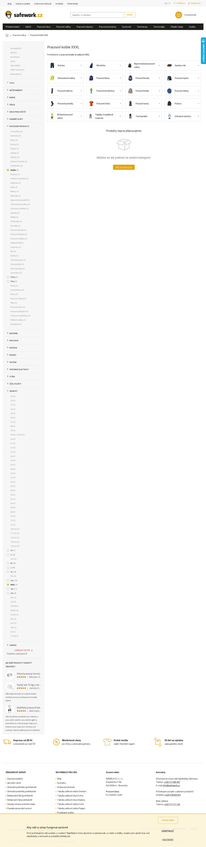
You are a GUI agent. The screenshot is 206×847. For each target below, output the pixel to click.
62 (12, 499)
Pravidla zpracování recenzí (19, 808)
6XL (13, 618)
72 (12, 520)
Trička (13, 277)
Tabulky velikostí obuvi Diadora (71, 800)
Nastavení (167, 839)
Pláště (14, 217)
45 (12, 460)
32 (12, 400)
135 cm (14, 541)
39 (12, 430)
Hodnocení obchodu (42, 4)
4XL (13, 593)
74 (12, 524)
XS (12, 550)
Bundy (14, 144)
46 (12, 464)
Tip (12, 61)
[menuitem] (12, 26)
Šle (12, 251)
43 (12, 451)
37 (12, 422)
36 (12, 417)
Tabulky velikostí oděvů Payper (71, 808)
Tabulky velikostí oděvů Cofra (70, 804)
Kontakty (59, 4)
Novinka (14, 57)
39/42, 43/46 (17, 434)
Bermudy (15, 135)
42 (12, 447)
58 (12, 490)
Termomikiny (16, 290)
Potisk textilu (72, 4)
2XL (13, 580)
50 (12, 473)
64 (12, 503)
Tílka (13, 302)
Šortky (14, 255)
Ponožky (15, 225)
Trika (13, 281)
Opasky (14, 212)
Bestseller (15, 74)
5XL (13, 597)
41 (12, 443)
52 (12, 477)
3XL (13, 588)
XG (12, 631)
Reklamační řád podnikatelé (19, 800)
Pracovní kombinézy (20, 315)
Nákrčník (15, 195)
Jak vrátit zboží (14, 783)
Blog (9, 4)
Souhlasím (168, 820)
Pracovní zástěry (18, 238)
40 (12, 439)
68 (12, 511)
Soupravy (15, 247)
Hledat (130, 14)
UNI (12, 601)
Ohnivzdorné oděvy (19, 204)
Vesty (13, 285)
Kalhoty (14, 157)
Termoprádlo (16, 264)
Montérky (15, 324)
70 (12, 516)
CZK (166, 3)
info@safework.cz (171, 785)
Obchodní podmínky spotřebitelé (22, 787)
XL (12, 571)
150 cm (14, 546)
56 (12, 486)
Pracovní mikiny (18, 298)
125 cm (14, 537)
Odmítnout (168, 831)
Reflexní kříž (16, 242)
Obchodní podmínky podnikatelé (21, 791)
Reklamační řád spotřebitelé (20, 795)
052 (13, 623)
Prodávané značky (65, 812)
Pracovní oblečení (19, 311)
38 (12, 426)
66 (12, 507)
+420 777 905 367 (172, 782)
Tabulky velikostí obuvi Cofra (70, 795)
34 (12, 409)
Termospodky (17, 268)
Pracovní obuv (17, 307)
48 (12, 469)
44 (12, 456)
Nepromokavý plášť (19, 200)
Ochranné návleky (19, 208)
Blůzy (13, 140)
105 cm (14, 529)
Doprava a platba (23, 4)
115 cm (14, 533)
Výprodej (15, 65)
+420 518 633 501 (173, 795)
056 (13, 627)
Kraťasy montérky (19, 178)
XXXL (13, 584)
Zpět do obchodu (123, 167)
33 (12, 404)
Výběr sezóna (17, 69)
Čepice (14, 148)
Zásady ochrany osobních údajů (21, 804)
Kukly (13, 187)
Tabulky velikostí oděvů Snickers (71, 791)
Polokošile (15, 221)
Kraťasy (14, 174)
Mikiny (14, 191)
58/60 (14, 610)
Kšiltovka (15, 183)
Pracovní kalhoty (18, 234)
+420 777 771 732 (172, 804)
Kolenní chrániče (18, 161)
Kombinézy (16, 165)
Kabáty (14, 153)
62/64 (14, 614)
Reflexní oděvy (17, 319)
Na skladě (15, 48)
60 (12, 494)
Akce (13, 52)
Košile (14, 170)
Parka (13, 294)
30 (12, 396)
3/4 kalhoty (16, 131)
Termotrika (16, 272)
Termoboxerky (17, 260)
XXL (13, 576)
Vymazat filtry (22, 650)
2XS (13, 559)
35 (12, 413)
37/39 (14, 636)
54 (12, 481)
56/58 (14, 606)
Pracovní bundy (18, 230)
